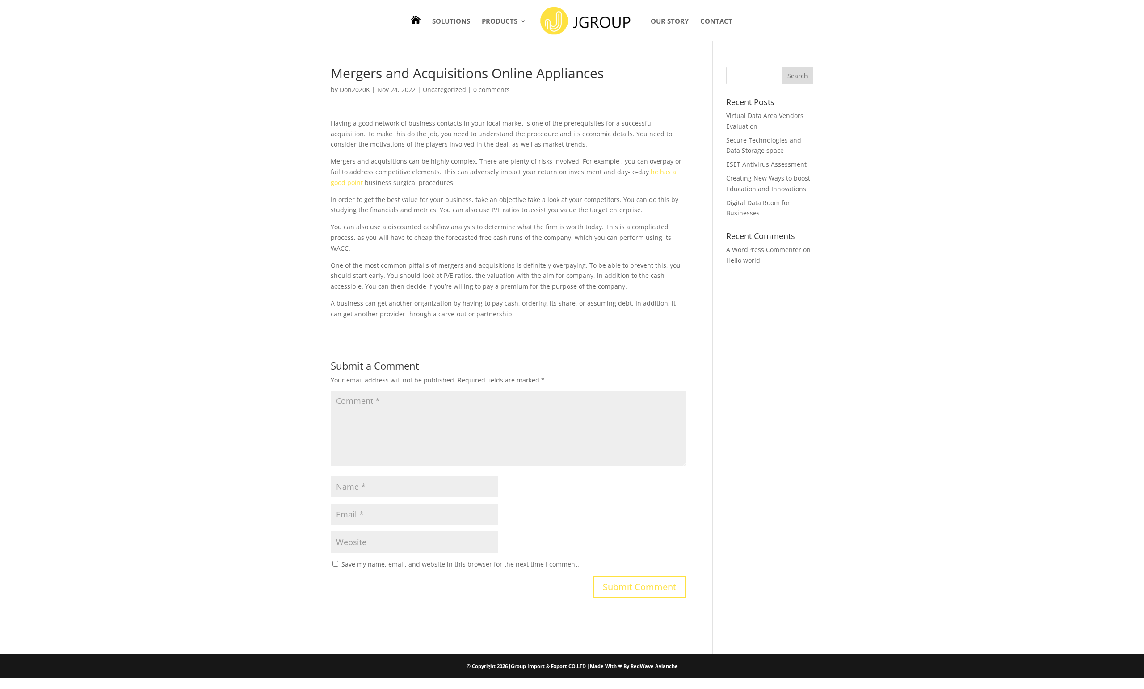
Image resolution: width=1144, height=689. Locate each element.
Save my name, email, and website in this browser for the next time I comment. (460, 564)
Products (499, 21)
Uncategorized (444, 89)
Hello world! (744, 260)
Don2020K (355, 89)
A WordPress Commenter (763, 249)
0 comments (491, 89)
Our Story (670, 21)
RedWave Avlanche (654, 666)
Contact (716, 21)
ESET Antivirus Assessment (766, 164)
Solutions (451, 21)
